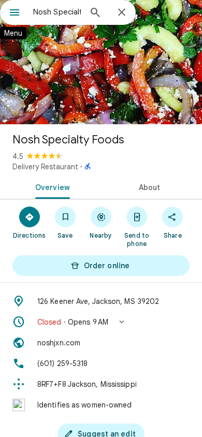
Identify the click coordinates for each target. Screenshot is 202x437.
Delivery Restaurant (45, 166)
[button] (101, 322)
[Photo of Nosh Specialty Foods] (101, 62)
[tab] (50, 186)
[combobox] (57, 12)
